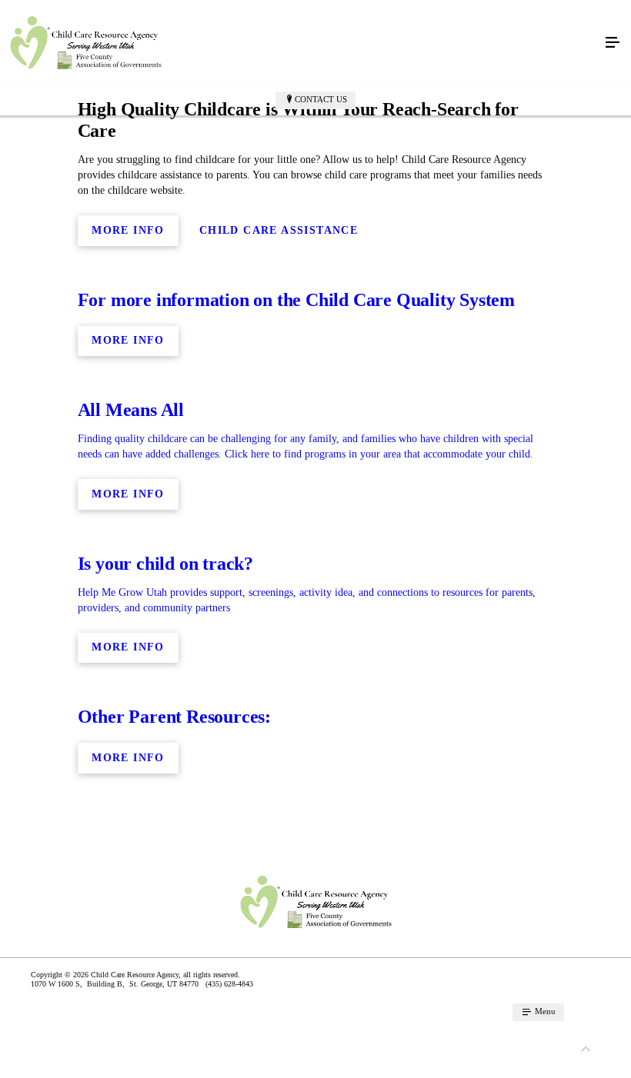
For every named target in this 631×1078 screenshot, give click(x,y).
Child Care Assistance (278, 230)
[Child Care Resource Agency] (300, 43)
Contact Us (321, 99)
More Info (128, 230)
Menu (544, 1011)
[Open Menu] (612, 43)
